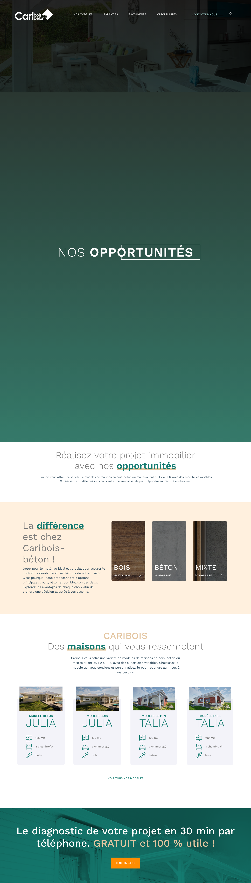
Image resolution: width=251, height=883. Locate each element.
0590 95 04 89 (125, 863)
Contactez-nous (204, 14)
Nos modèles (83, 14)
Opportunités (167, 14)
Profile (230, 14)
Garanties (110, 14)
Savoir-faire (137, 14)
